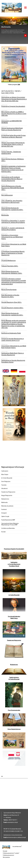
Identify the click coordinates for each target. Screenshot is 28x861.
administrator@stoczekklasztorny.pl (16, 837)
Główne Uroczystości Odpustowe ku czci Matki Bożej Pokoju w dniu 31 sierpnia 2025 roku (13, 144)
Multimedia (5, 215)
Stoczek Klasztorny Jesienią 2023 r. (12, 308)
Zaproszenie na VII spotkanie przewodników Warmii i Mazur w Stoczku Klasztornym (11, 178)
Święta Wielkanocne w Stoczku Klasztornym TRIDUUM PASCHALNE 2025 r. (12, 188)
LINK (19, 84)
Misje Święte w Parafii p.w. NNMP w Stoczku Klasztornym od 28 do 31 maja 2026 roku (13, 113)
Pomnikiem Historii (14, 566)
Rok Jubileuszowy (7, 195)
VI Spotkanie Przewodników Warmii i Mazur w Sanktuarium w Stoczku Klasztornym (13, 253)
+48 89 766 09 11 (12, 820)
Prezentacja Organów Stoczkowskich (13, 106)
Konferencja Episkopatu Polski (11, 333)
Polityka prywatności (8, 855)
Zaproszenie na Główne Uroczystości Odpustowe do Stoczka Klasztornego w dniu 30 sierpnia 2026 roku (14, 99)
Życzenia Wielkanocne (8, 260)
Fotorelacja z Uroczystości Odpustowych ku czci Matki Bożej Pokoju (12, 237)
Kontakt (5, 851)
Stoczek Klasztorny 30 (13, 815)
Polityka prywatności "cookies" (11, 853)
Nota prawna (6, 857)
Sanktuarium (14, 562)
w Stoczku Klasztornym (14, 564)
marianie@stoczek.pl (12, 822)
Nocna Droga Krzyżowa (8, 289)
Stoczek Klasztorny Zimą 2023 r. (11, 302)
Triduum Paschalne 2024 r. (9, 266)
